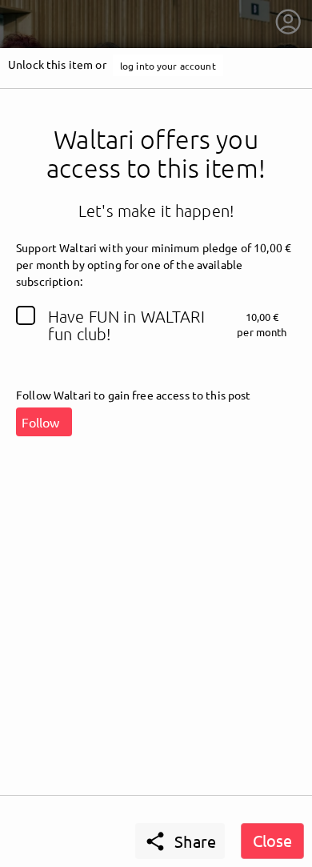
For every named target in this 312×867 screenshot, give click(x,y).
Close (272, 840)
